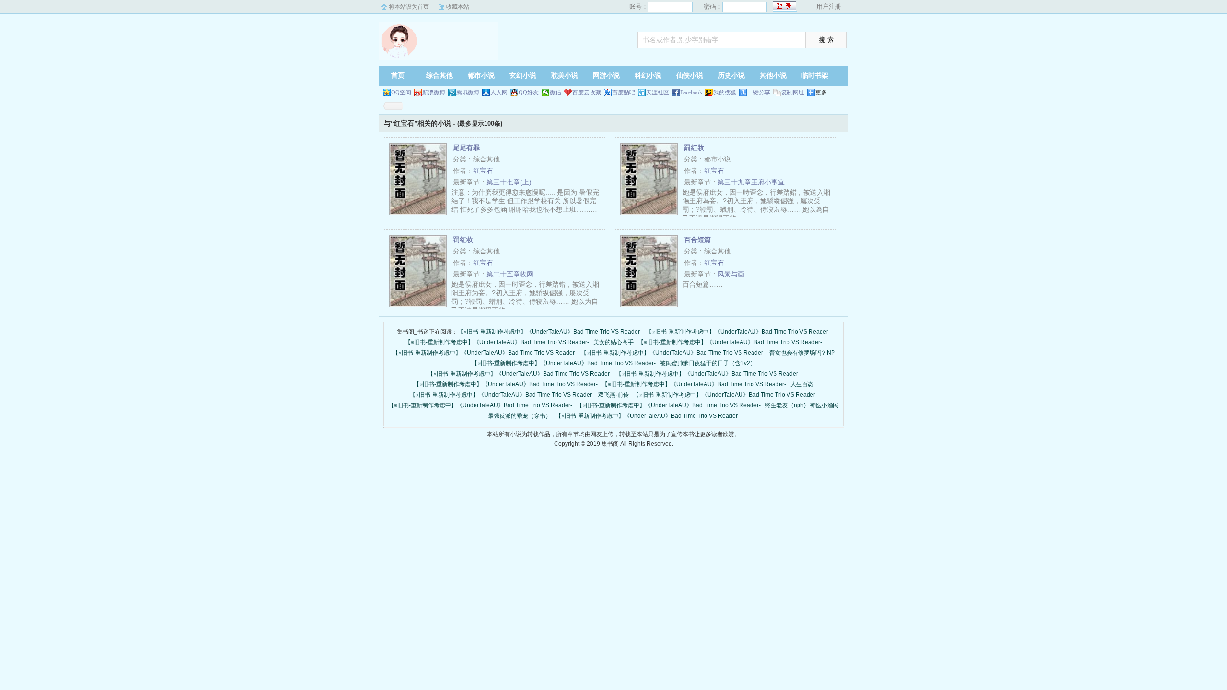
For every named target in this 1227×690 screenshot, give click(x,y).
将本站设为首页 (409, 6)
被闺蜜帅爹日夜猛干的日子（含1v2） (708, 363)
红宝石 (483, 170)
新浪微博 (433, 92)
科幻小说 (648, 75)
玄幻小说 (522, 75)
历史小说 (731, 75)
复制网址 (792, 92)
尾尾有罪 (466, 147)
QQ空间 (401, 92)
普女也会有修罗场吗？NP (802, 352)
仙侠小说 (689, 75)
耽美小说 (564, 75)
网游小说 (606, 75)
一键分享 (758, 92)
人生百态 (801, 384)
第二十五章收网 (509, 274)
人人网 (499, 92)
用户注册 (828, 6)
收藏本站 (457, 6)
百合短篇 (697, 239)
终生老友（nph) (785, 405)
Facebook (691, 92)
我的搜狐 (724, 92)
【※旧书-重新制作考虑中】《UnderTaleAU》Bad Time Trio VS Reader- (550, 331)
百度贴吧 (623, 92)
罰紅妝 (694, 147)
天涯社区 (657, 92)
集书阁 (438, 41)
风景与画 (731, 274)
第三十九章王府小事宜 (751, 182)
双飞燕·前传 (613, 394)
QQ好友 (529, 92)
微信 (555, 92)
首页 (398, 75)
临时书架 (814, 75)
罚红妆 (463, 239)
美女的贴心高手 (613, 342)
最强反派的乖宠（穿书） (519, 416)
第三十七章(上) (509, 182)
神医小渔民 (824, 405)
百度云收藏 (586, 92)
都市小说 (481, 75)
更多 (821, 92)
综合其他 (439, 75)
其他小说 (773, 75)
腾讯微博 (467, 92)
